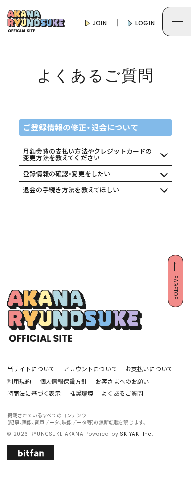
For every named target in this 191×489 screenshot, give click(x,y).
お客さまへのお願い (122, 381)
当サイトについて (31, 368)
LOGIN (144, 23)
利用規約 (19, 381)
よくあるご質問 (122, 393)
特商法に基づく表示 (34, 393)
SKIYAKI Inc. (136, 434)
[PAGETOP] (175, 304)
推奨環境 (82, 393)
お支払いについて (149, 368)
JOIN (99, 23)
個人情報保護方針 (63, 381)
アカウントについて (90, 368)
